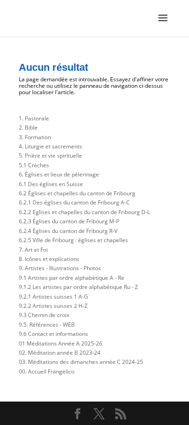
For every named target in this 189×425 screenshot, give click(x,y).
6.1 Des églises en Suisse (51, 184)
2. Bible (28, 127)
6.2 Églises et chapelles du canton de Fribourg (77, 193)
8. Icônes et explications (49, 259)
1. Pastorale (34, 118)
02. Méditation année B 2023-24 (59, 353)
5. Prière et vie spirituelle (50, 155)
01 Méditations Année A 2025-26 (60, 343)
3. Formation (35, 137)
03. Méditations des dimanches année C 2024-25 (81, 362)
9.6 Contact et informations (53, 334)
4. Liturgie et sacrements (50, 146)
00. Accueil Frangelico (46, 371)
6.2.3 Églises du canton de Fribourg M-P (69, 221)
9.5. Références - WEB (47, 325)
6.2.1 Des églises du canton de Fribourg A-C (74, 202)
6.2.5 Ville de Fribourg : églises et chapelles (73, 240)
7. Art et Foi (33, 250)
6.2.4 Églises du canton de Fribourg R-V (68, 231)
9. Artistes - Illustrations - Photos (60, 268)
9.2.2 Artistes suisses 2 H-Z (53, 306)
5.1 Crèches (34, 165)
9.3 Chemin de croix (44, 315)
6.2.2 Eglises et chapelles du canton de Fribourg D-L (84, 212)
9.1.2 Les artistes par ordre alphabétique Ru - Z (78, 287)
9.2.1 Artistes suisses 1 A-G (53, 296)
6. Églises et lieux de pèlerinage (59, 174)
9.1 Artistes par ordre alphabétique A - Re (71, 278)
